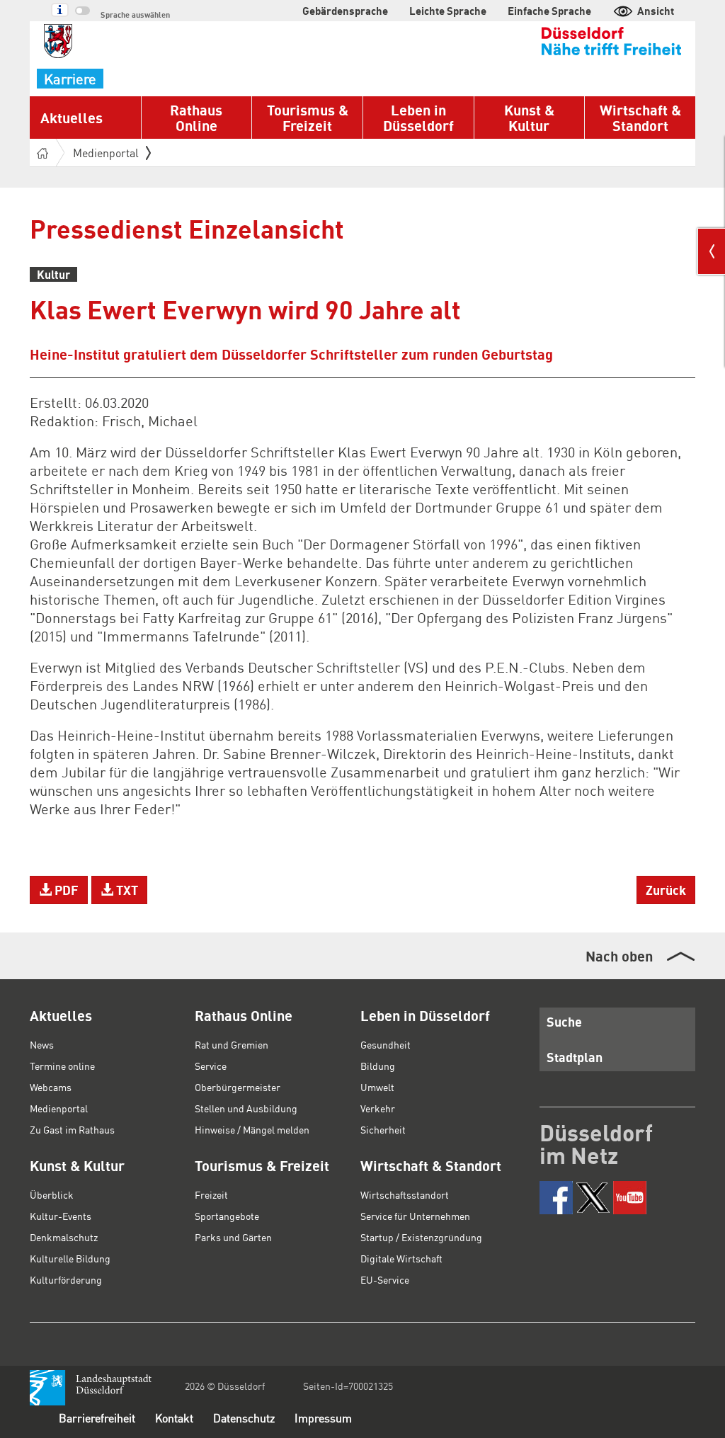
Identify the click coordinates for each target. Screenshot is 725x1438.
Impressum (323, 1417)
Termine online (62, 1065)
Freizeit (211, 1194)
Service (211, 1065)
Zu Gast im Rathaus (72, 1129)
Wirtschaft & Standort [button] (640, 118)
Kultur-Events (60, 1215)
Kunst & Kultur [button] (529, 118)
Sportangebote (227, 1215)
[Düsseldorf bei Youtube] (629, 1197)
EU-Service (384, 1279)
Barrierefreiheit (97, 1417)
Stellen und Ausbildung (246, 1108)
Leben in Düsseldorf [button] (418, 118)
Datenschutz (244, 1417)
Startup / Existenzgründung (421, 1237)
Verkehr (377, 1108)
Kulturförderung (66, 1279)
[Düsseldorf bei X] (593, 1197)
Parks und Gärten (233, 1237)
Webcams (51, 1086)
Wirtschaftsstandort (404, 1194)
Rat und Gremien (231, 1044)
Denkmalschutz (64, 1237)
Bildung (377, 1065)
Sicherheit (383, 1129)
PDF (65, 889)
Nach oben (619, 956)
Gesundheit (385, 1044)
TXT (125, 889)
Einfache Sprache (549, 11)
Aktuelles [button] (71, 117)
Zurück (666, 889)
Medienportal (106, 152)
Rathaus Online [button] (196, 118)
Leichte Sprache (447, 11)
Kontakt (174, 1417)
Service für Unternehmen (415, 1215)
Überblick (52, 1194)
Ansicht (655, 11)
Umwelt (377, 1086)
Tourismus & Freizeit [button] (307, 118)
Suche (564, 1021)
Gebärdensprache (345, 11)
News (42, 1044)
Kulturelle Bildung (70, 1258)
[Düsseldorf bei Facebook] (556, 1197)
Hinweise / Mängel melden (252, 1129)
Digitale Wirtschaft (401, 1258)
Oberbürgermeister (237, 1086)
